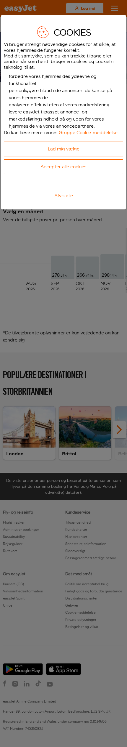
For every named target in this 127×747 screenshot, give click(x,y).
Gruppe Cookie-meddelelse (88, 132)
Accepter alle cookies (63, 166)
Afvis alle (63, 195)
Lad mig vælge (63, 149)
